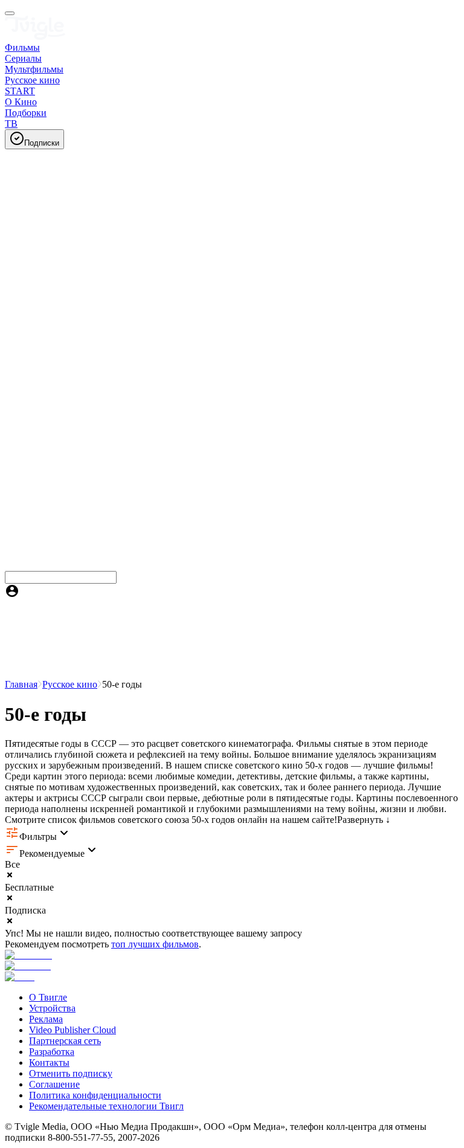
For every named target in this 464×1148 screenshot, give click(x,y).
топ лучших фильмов (155, 944)
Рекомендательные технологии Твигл (106, 1106)
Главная (21, 684)
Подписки (41, 142)
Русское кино (69, 684)
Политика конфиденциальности (95, 1095)
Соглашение (54, 1084)
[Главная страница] (35, 36)
